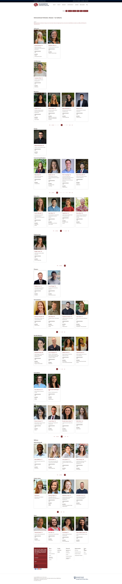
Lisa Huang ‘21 (65, 532)
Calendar (76, 4)
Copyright (35, 577)
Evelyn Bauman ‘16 (38, 45)
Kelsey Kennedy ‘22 (66, 108)
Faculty (67, 554)
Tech (39, 24)
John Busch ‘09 (52, 316)
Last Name (36, 557)
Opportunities (70, 4)
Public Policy (36, 24)
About (54, 4)
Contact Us (45, 579)
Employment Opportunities (51, 557)
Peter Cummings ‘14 (66, 174)
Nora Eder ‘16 (51, 532)
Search (87, 5)
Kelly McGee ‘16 (79, 421)
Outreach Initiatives (52, 553)
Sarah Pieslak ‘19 (52, 459)
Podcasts (85, 553)
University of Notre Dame (43, 577)
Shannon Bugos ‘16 (52, 495)
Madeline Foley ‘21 (52, 45)
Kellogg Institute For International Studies (40, 578)
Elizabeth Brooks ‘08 (39, 352)
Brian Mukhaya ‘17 (38, 459)
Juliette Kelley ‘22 (52, 108)
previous (53, 192)
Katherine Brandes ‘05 (39, 316)
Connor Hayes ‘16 (52, 421)
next (70, 192)
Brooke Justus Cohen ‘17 (67, 421)
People (58, 4)
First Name (37, 553)
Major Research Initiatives (68, 550)
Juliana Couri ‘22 (65, 352)
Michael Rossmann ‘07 (39, 145)
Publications (68, 552)
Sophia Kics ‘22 (65, 213)
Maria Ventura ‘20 (80, 459)
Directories (59, 550)
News (85, 552)
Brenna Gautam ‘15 (39, 421)
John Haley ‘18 (52, 213)
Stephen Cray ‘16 (38, 286)
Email (36, 561)
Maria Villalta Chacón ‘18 (81, 532)
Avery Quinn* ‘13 (65, 459)
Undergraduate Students (68, 558)
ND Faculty (76, 550)
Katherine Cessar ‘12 (66, 495)
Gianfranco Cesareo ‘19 (67, 316)
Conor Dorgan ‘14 (52, 286)
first (49, 192)
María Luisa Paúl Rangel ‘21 (54, 390)
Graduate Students (69, 556)
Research (64, 4)
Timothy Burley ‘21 (39, 532)
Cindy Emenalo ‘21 (80, 352)
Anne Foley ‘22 (79, 316)
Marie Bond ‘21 (38, 174)
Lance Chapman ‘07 (53, 352)
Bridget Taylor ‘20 (38, 251)
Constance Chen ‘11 (39, 78)
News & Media (82, 4)
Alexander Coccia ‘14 (80, 495)
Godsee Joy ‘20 (38, 108)
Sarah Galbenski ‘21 (39, 213)
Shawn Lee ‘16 (79, 108)
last (72, 192)
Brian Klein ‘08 (79, 213)
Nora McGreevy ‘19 (38, 389)
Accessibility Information (37, 580)
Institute (50, 550)
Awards (50, 555)
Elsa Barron (37, 495)
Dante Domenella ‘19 (80, 174)
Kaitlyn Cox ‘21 (52, 174)
